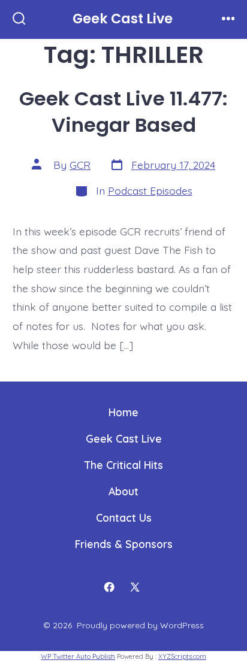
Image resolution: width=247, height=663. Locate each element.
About (123, 491)
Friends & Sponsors (124, 543)
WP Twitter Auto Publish (78, 656)
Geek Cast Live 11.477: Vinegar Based (123, 111)
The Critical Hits (124, 464)
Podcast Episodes (150, 190)
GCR (80, 164)
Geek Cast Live (124, 438)
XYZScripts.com (182, 656)
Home (123, 412)
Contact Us (124, 517)
